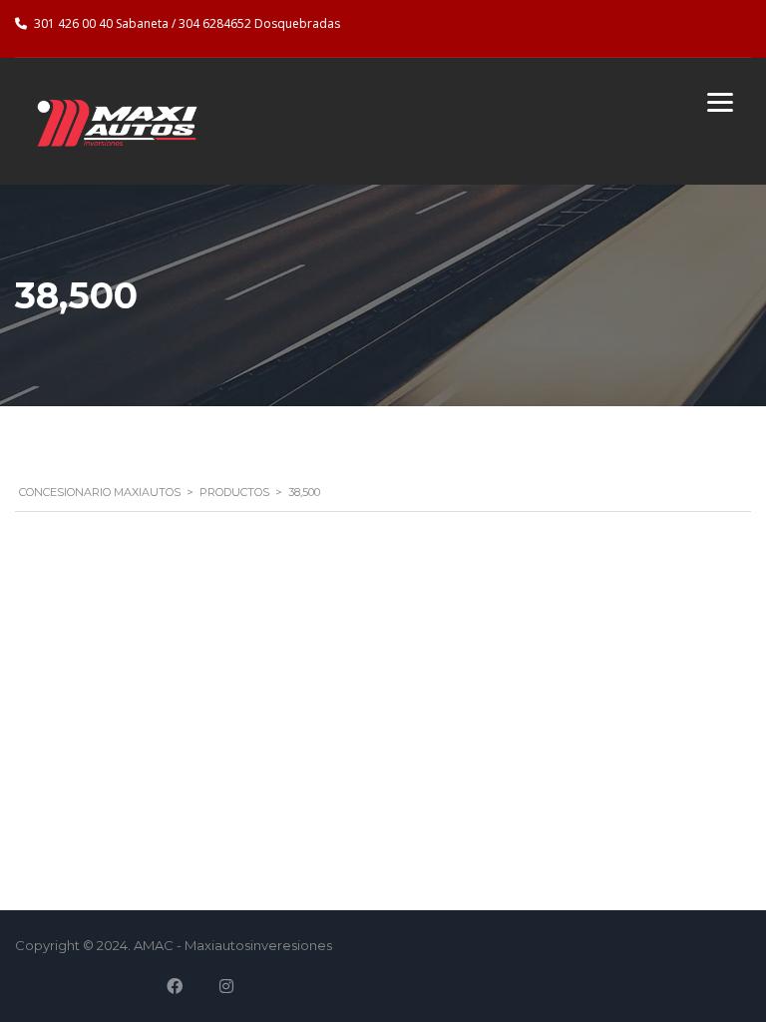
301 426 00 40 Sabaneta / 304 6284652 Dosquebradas (187, 23)
